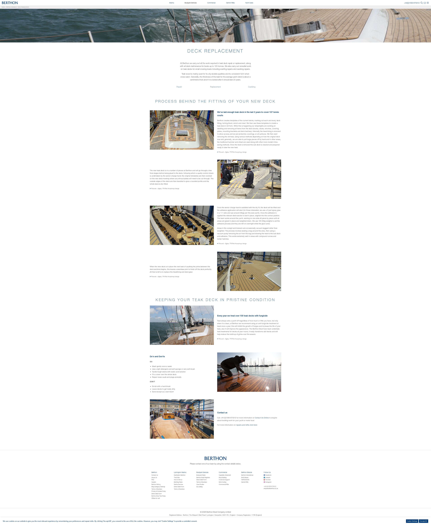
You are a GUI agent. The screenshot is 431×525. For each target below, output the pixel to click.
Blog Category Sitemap (158, 487)
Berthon (154, 472)
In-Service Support (224, 480)
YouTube (268, 480)
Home (3, 7)
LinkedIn (268, 477)
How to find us (178, 480)
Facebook (268, 475)
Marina (171, 3)
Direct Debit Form (157, 493)
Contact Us (155, 475)
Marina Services (178, 484)
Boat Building (222, 477)
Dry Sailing (199, 487)
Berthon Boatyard (11, 7)
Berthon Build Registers (203, 477)
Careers (154, 482)
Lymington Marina (180, 472)
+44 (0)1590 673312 (270, 486)
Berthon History (156, 484)
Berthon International (247, 475)
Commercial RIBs (224, 484)
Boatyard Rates (201, 475)
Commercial (211, 3)
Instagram (268, 482)
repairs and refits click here (246, 425)
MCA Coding (222, 482)
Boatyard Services (191, 3)
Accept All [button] (423, 521)
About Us (154, 477)
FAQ (153, 480)
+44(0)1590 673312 (412, 3)
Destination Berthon (179, 475)
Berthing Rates (178, 482)
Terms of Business (157, 489)
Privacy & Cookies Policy (159, 491)
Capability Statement (225, 475)
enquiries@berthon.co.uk (271, 488)
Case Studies (200, 484)
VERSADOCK (245, 480)
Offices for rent (156, 498)
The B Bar (177, 477)
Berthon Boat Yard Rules (159, 496)
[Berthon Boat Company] (10, 3)
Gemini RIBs (230, 3)
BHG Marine (244, 477)
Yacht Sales (249, 3)
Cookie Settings (412, 521)
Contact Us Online (262, 418)
